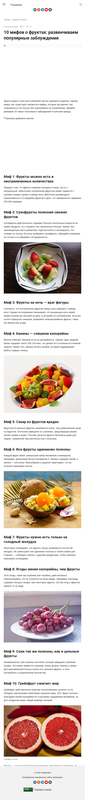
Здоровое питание (11, 27)
